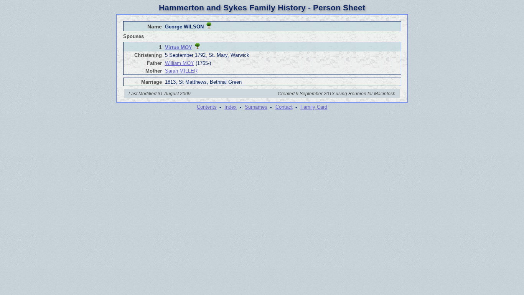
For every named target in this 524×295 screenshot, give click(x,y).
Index (230, 107)
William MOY (179, 63)
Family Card (313, 107)
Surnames (256, 107)
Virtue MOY (178, 47)
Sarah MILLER (181, 71)
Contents (207, 107)
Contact (284, 107)
